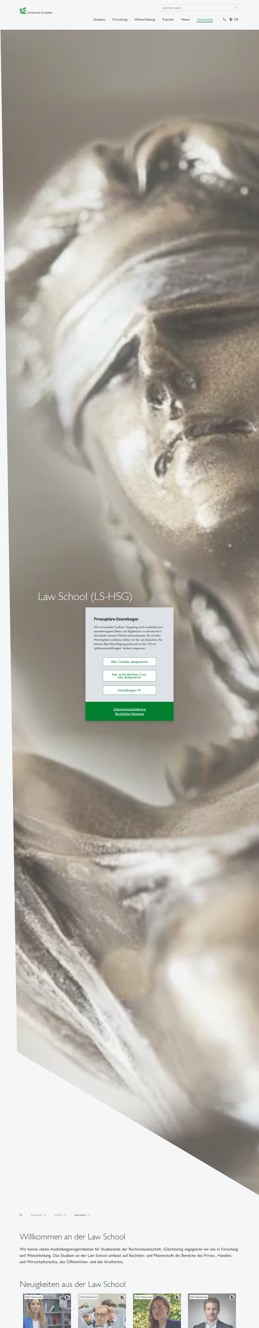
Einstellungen (128, 690)
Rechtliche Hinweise (129, 713)
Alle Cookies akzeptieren (129, 662)
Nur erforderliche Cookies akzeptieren (129, 675)
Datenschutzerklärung (129, 709)
